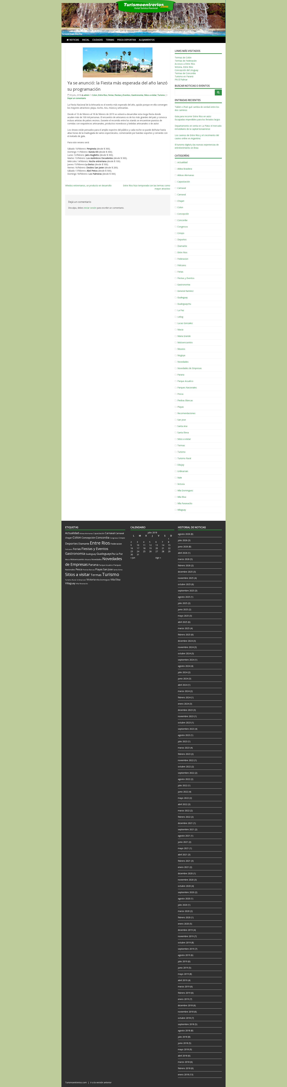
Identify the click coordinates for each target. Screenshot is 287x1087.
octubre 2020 (184, 886)
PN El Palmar (181, 79)
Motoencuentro (185, 342)
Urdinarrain (182, 471)
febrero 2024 (184, 697)
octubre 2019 (184, 942)
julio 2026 (182, 540)
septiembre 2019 (186, 948)
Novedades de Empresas (189, 368)
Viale (179, 477)
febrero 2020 (184, 917)
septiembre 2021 (186, 829)
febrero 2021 (184, 860)
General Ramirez (185, 291)
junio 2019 (183, 967)
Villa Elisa (181, 496)
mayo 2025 (183, 615)
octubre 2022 (184, 766)
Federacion (182, 258)
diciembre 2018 (185, 1005)
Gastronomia (137, 95)
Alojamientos (147, 39)
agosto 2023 (184, 735)
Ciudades (97, 39)
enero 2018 (183, 1074)
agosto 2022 (184, 779)
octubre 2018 (184, 1018)
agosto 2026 (184, 534)
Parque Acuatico (185, 381)
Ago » (158, 557)
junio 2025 (183, 609)
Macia (180, 329)
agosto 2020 (184, 898)
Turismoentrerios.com (76, 1082)
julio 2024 (182, 672)
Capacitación (183, 181)
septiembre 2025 (186, 590)
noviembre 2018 (186, 1011)
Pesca (180, 394)
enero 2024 (183, 703)
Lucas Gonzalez (185, 323)
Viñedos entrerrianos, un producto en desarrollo (88, 185)
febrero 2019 (184, 992)
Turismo (161, 95)
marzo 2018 (184, 1062)
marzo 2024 (184, 691)
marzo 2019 (184, 986)
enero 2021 (183, 867)
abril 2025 (182, 622)
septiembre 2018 (186, 1024)
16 (131, 548)
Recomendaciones (186, 413)
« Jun (132, 557)
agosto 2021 (184, 835)
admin (86, 95)
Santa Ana (182, 426)
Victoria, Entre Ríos (184, 67)
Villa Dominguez (185, 490)
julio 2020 (182, 904)
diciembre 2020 (185, 873)
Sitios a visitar (150, 95)
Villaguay (181, 509)
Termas (110, 39)
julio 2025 (182, 603)
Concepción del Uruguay (186, 70)
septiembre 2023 (186, 728)
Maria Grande (184, 336)
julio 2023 (182, 741)
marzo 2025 (184, 628)
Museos (181, 348)
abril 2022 (182, 804)
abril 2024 (182, 684)
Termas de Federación (186, 60)
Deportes (182, 239)
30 (131, 554)
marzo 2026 (184, 559)
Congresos (182, 226)
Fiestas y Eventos (122, 95)
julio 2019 (182, 961)
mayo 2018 (183, 1049)
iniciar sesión (90, 207)
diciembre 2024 (185, 640)
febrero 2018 (184, 1068)
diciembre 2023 (185, 710)
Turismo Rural (184, 458)
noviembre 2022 (186, 760)
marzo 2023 (184, 747)
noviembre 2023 (186, 716)
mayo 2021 (183, 848)
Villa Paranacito (184, 503)
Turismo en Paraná (184, 76)
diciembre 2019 (185, 930)
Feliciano (181, 265)
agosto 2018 (184, 1030)
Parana (180, 374)
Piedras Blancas (185, 400)
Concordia (182, 220)
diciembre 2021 (185, 823)
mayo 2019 (183, 974)
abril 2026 (182, 552)
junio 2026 (183, 546)
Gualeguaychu (184, 303)
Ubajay (180, 464)
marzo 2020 (184, 911)
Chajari (180, 200)
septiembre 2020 (186, 892)
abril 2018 (182, 1055)
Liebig (180, 316)
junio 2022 (183, 791)
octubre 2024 (184, 653)
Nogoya (181, 355)
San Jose (181, 419)
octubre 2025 (184, 584)
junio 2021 (183, 842)
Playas (180, 406)
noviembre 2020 (186, 879)
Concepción (183, 213)
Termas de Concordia (185, 73)
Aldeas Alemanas (185, 175)
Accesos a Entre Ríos (185, 63)
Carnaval (181, 188)
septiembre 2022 (186, 772)
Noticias (74, 39)
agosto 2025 (184, 596)
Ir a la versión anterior (101, 1082)
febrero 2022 (184, 816)
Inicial (85, 39)
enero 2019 (183, 999)
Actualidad (182, 162)
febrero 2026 (184, 565)
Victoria (181, 484)
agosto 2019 (184, 955)
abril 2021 (182, 854)
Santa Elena (183, 432)
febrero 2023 (184, 754)
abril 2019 (182, 980)
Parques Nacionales (187, 387)
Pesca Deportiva (126, 39)
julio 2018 (182, 1036)
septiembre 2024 (186, 659)
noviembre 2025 (186, 578)
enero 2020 (183, 923)
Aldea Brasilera (184, 168)
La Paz (180, 310)
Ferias (111, 95)
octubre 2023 (184, 722)
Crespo (180, 233)
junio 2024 (183, 678)
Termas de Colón (183, 57)
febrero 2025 (184, 634)
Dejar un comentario (76, 98)
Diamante (182, 246)
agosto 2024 (184, 666)
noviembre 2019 (186, 936)
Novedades (182, 361)
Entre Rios (102, 95)
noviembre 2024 (186, 647)
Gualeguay (182, 297)
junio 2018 (183, 1043)
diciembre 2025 (185, 571)
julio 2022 (182, 785)
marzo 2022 (184, 810)
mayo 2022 (183, 798)
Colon (94, 95)
